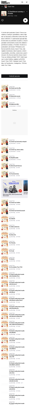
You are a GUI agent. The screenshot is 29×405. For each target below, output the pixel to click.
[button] (22, 2)
